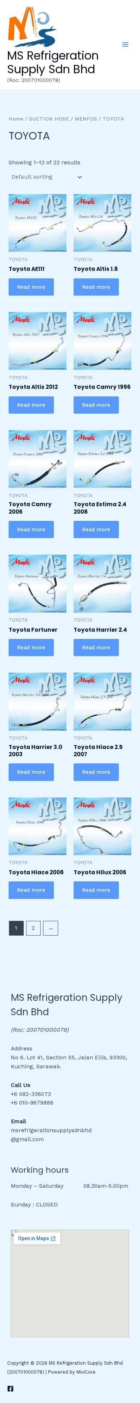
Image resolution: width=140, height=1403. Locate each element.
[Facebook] (10, 1388)
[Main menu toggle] (125, 44)
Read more (31, 287)
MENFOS (86, 119)
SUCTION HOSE (49, 119)
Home (16, 119)
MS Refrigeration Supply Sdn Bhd (53, 62)
